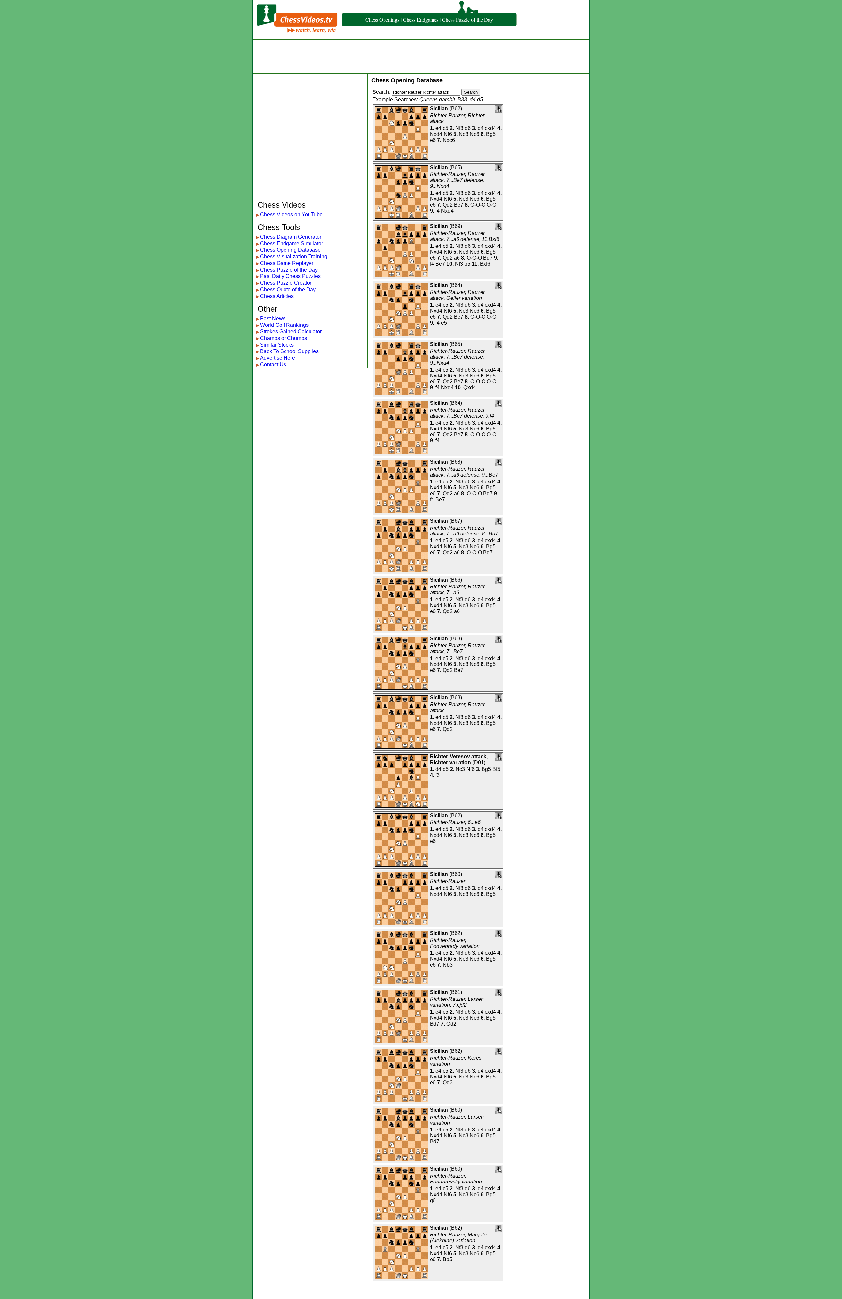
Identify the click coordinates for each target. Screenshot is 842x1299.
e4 (438, 128)
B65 (455, 167)
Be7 (458, 205)
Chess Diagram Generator (290, 237)
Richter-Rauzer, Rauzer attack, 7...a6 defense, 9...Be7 (464, 472)
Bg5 (491, 134)
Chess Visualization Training (293, 256)
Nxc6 (449, 140)
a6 (457, 258)
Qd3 (448, 1082)
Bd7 (488, 258)
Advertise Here (277, 358)
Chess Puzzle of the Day (467, 19)
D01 (479, 762)
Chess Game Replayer (286, 263)
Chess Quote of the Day (288, 289)
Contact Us (273, 364)
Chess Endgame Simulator (291, 243)
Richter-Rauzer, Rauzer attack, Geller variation (457, 295)
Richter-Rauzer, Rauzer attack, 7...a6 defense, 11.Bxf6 (464, 236)
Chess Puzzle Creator (285, 283)
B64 (455, 285)
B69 (455, 226)
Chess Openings (382, 19)
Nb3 (448, 965)
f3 (437, 775)
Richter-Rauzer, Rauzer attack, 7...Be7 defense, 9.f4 (462, 413)
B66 (455, 580)
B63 (455, 638)
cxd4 (490, 128)
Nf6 (448, 134)
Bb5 (447, 1259)
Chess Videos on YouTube (291, 214)
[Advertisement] (421, 56)
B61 (455, 992)
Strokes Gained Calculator (291, 331)
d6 (468, 128)
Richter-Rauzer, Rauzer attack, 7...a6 (457, 589)
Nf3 (459, 128)
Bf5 (496, 769)
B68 (455, 462)
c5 (445, 128)
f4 (437, 211)
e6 (433, 140)
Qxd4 (469, 387)
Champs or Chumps (283, 338)
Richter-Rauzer (447, 881)
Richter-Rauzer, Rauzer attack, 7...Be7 (457, 648)
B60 (455, 874)
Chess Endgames (420, 19)
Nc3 (463, 134)
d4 (480, 128)
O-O (491, 205)
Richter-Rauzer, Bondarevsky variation (456, 1178)
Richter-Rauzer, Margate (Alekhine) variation (458, 1237)
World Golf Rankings (284, 325)
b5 (467, 264)
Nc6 (474, 134)
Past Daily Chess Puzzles (290, 276)
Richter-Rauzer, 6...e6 (455, 822)
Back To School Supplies (289, 351)
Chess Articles (277, 296)
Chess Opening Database (290, 250)
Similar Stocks (277, 345)
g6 (433, 1200)
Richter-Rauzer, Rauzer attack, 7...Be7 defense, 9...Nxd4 (457, 180)
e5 (444, 322)
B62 (455, 108)
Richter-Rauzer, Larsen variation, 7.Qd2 (457, 1002)
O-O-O (477, 205)
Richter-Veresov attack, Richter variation (459, 759)
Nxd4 (436, 134)
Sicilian (439, 108)
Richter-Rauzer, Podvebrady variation (455, 943)
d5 (446, 769)
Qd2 (448, 205)
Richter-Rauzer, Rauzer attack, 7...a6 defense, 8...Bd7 (464, 530)
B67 (455, 521)
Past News (272, 318)
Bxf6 (485, 264)
